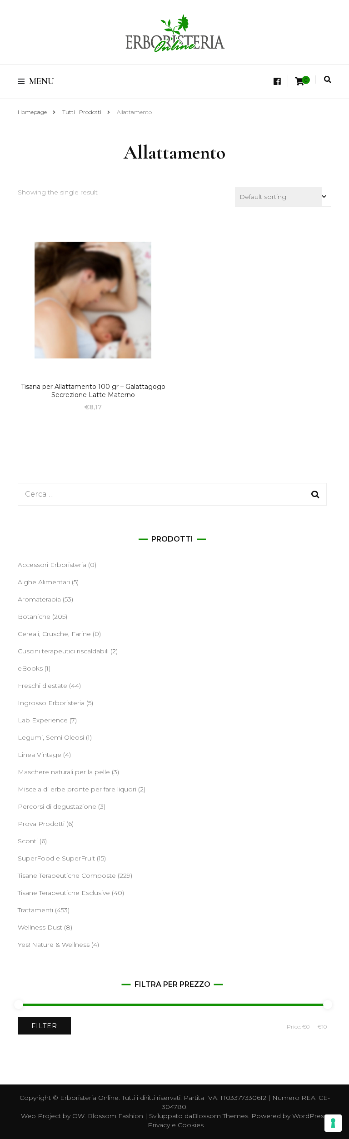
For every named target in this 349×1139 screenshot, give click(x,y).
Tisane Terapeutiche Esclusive (64, 893)
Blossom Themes (220, 1116)
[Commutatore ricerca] (327, 80)
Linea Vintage (39, 755)
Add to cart (93, 301)
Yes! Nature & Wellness (54, 944)
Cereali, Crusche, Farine (54, 634)
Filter (44, 1026)
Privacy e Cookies (176, 1125)
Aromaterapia (39, 599)
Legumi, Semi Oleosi (51, 737)
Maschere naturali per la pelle (64, 772)
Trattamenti (35, 910)
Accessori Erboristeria (52, 565)
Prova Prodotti (41, 824)
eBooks (30, 668)
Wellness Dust (40, 927)
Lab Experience (43, 720)
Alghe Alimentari (44, 582)
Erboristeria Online (89, 1098)
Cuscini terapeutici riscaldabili (63, 651)
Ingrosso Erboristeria (51, 703)
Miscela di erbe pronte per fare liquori (77, 789)
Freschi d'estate (42, 685)
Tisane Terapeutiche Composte (67, 875)
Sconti (28, 841)
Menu (41, 81)
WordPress (309, 1116)
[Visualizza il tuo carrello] (299, 81)
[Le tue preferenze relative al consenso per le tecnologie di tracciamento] (333, 1123)
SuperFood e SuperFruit (56, 858)
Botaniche (34, 616)
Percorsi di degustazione (57, 806)
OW (78, 1116)
